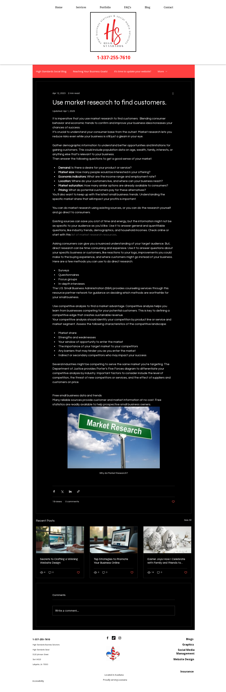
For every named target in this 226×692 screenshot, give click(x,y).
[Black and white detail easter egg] (167, 539)
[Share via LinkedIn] (70, 491)
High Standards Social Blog (51, 71)
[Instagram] (120, 638)
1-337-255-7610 (41, 639)
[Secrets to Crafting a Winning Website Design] (60, 539)
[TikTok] (113, 638)
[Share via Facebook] (54, 491)
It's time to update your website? (132, 71)
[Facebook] (107, 638)
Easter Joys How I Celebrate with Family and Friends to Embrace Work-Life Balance (166, 560)
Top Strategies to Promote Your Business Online (111, 560)
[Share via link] (78, 491)
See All (187, 520)
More (161, 71)
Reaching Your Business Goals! (90, 71)
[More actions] (173, 93)
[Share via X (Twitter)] (62, 491)
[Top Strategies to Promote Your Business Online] (114, 539)
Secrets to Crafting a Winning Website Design (59, 560)
